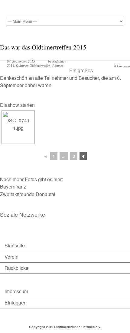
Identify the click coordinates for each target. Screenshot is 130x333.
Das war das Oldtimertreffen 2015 (43, 47)
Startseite (15, 245)
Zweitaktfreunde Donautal (27, 194)
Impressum (16, 291)
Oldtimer (22, 65)
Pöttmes (57, 65)
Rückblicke (16, 267)
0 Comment (122, 66)
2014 (10, 65)
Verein (11, 256)
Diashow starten (17, 104)
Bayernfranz (13, 186)
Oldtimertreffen (40, 65)
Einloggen (16, 302)
